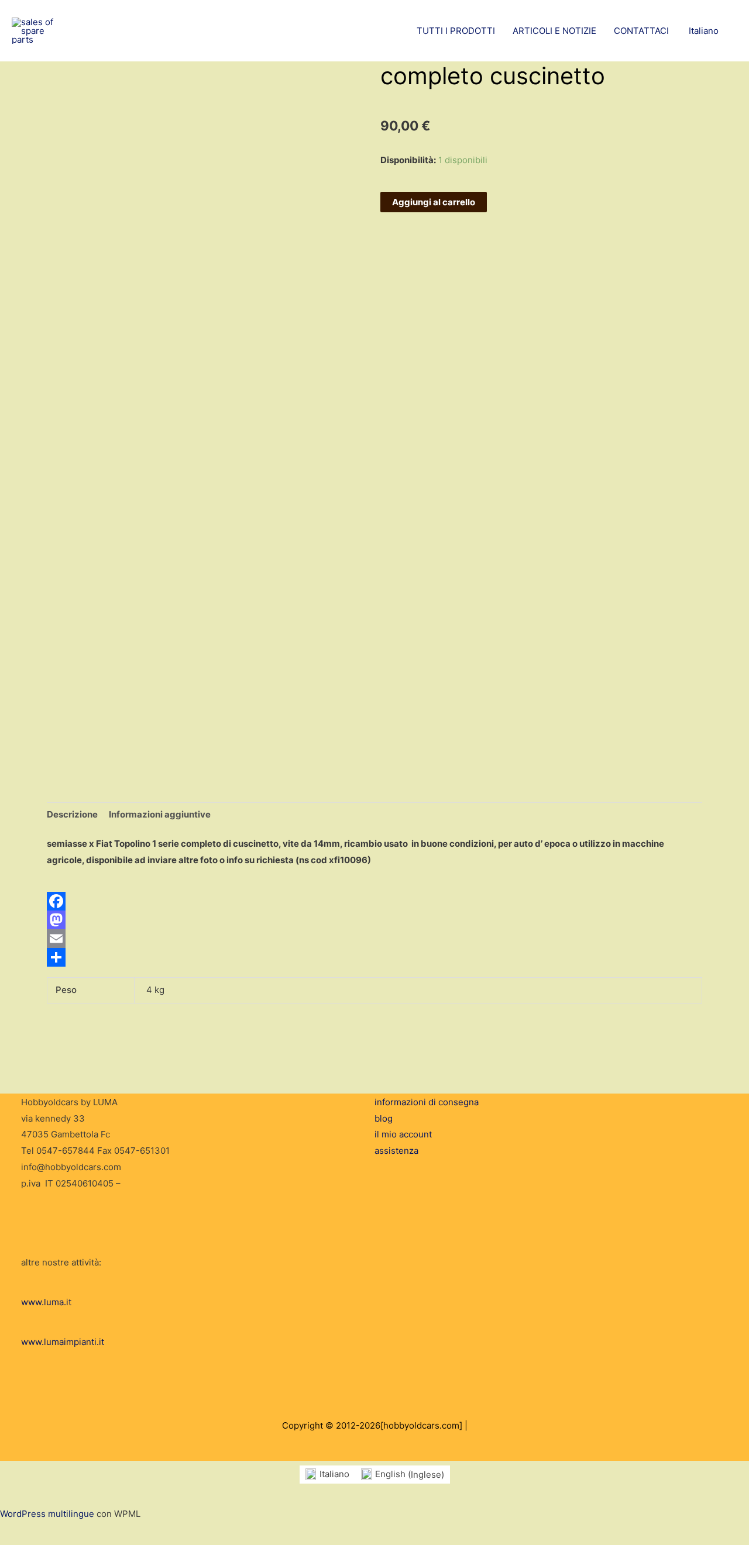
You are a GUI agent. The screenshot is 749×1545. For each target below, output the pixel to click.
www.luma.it (46, 1302)
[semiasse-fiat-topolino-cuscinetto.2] (78, 736)
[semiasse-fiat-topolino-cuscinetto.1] (78, 667)
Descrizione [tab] (72, 814)
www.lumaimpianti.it (62, 1341)
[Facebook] (374, 901)
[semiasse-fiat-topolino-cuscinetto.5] (88, 683)
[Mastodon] (374, 920)
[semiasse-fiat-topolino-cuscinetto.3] (88, 715)
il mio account (403, 1134)
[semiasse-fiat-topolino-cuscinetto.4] (78, 703)
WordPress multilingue (47, 1513)
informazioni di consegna (426, 1102)
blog (383, 1118)
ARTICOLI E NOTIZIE (554, 30)
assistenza (396, 1150)
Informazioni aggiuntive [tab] (160, 814)
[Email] (374, 938)
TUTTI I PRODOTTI (456, 30)
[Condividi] (374, 957)
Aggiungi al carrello (433, 202)
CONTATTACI (641, 30)
